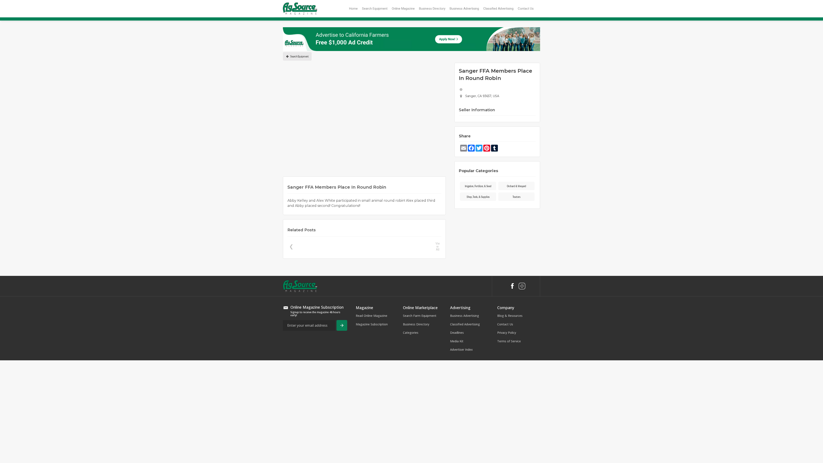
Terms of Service (509, 421)
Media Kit (456, 421)
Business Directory (416, 404)
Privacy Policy (506, 413)
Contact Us (505, 404)
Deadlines (457, 413)
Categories (410, 413)
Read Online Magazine (371, 396)
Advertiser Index (461, 430)
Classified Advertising (465, 404)
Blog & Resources (510, 396)
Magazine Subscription (372, 404)
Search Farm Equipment (419, 396)
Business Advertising (464, 396)
